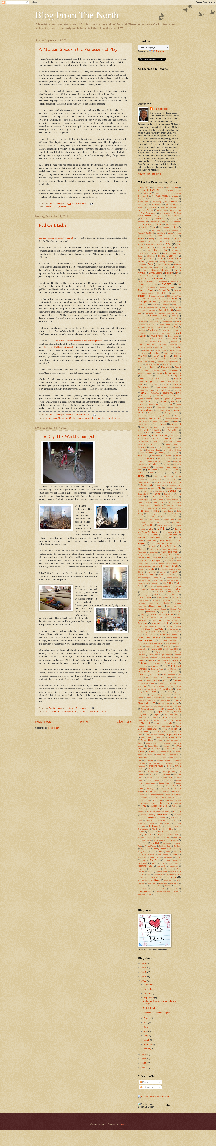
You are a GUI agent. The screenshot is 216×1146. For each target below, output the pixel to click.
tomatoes (174, 840)
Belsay (157, 250)
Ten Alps (174, 817)
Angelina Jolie (174, 216)
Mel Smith (152, 572)
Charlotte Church (147, 293)
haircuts (156, 433)
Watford (144, 877)
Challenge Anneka (69, 711)
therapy (159, 835)
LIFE (56, 207)
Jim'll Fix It (170, 488)
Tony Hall (155, 843)
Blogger (122, 1124)
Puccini (167, 697)
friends (174, 401)
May (146, 1031)
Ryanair (159, 740)
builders (141, 276)
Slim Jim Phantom (152, 777)
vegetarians (142, 869)
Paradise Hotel (171, 663)
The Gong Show (172, 826)
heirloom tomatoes (165, 447)
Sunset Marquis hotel (148, 803)
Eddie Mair (156, 370)
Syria (143, 806)
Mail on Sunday (170, 549)
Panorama (145, 663)
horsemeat (167, 456)
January (148, 1049)
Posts (145, 1082)
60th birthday (172, 187)
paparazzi (157, 663)
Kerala (156, 511)
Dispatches (168, 353)
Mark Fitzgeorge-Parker (164, 555)
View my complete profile (149, 174)
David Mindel (173, 339)
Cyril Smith (151, 327)
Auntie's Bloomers (171, 230)
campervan (163, 281)
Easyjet (177, 367)
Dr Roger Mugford (154, 359)
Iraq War (142, 473)
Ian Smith (166, 464)
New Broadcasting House (161, 615)
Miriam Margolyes (163, 586)
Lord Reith (151, 541)
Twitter (178, 857)
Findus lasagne (147, 396)
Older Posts (124, 721)
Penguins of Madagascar (168, 672)
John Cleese (168, 494)
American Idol (162, 210)
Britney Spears (155, 273)
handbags (174, 436)
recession (160, 709)
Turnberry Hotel (155, 857)
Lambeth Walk (168, 519)
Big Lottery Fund (169, 253)
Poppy (178, 680)
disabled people (175, 350)
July (146, 1022)
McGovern (141, 569)
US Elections (173, 863)
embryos (159, 373)
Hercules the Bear (153, 450)
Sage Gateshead (171, 740)
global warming (143, 421)
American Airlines (145, 210)
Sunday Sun (157, 800)
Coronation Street (144, 319)
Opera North (153, 655)
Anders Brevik (165, 213)
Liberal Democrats (164, 525)
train (160, 852)
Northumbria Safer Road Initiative (150, 643)
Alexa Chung (156, 202)
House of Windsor (154, 461)
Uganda (154, 863)
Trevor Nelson (162, 854)
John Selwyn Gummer (170, 497)
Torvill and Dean (165, 846)
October (148, 993)
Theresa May (172, 835)
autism (170, 233)
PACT (151, 660)
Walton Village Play (174, 874)
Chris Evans (146, 299)
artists (175, 227)
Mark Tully (169, 558)
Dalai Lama (153, 330)
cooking (174, 316)
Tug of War (142, 857)
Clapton (175, 304)
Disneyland (155, 353)
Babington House (147, 236)
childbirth (175, 293)
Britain (144, 270)
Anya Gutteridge (175, 221)
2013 (143, 972)
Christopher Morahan (169, 302)
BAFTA (141, 239)
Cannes (141, 284)
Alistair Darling (171, 202)
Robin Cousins (166, 726)
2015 (143, 963)
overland (142, 660)
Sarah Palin (156, 749)
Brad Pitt (177, 264)
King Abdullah (172, 514)
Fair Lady (177, 390)
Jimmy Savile (160, 491)
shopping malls (156, 766)
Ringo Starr (158, 723)
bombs (170, 262)
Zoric (150, 894)
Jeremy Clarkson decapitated (167, 482)
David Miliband (159, 339)
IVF (176, 473)
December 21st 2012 (157, 342)
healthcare (155, 444)
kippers (140, 517)
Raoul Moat (156, 706)
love (140, 546)
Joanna (49, 207)
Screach (149, 754)
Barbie (168, 241)
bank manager (164, 239)
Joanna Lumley (143, 494)
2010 (143, 1054)
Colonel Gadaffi (166, 310)
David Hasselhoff (144, 339)
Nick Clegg (145, 629)
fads (169, 390)
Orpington (144, 657)
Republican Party (171, 715)
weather (172, 877)
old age (156, 646)
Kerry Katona (168, 511)
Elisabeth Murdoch (145, 373)
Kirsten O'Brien (151, 517)
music (159, 597)
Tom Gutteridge (160, 109)
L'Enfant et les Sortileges (169, 517)
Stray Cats (154, 797)
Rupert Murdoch (174, 735)
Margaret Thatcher (145, 555)
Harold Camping (144, 441)
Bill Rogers (151, 256)
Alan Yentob (165, 199)
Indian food (152, 470)
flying (143, 401)
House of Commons (165, 458)
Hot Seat (177, 456)
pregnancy (142, 686)
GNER (168, 421)
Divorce (144, 356)
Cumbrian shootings (148, 324)
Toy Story (177, 846)
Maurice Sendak (144, 566)
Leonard (166, 522)
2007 (143, 1067)
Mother (177, 589)
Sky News (166, 774)
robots (164, 729)
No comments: (83, 414)
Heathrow (142, 447)
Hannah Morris (143, 438)
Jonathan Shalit (175, 502)
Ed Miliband (145, 370)
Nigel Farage (143, 632)
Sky (156, 774)
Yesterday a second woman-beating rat (56, 238)
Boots (150, 264)
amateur (141, 207)
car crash (153, 284)
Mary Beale (169, 560)
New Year (164, 617)
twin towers (83, 711)
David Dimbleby (157, 336)
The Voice (151, 832)
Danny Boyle (159, 333)
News (175, 623)
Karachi (164, 508)
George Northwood (163, 416)
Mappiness (154, 552)
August (147, 1018)
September (149, 997)
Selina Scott (161, 757)
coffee (143, 310)
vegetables (174, 866)
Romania (167, 732)
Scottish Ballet (165, 752)
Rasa (178, 706)
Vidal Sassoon (155, 869)
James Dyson (168, 476)
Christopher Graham (147, 302)
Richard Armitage (144, 720)
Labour (141, 519)
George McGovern (145, 416)
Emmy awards (146, 376)
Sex (139, 760)
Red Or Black (71, 418)
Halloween (174, 433)
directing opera (160, 350)
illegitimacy (177, 464)
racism (175, 703)
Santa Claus (153, 746)
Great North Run (172, 427)
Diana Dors (170, 347)
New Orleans (151, 617)
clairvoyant (165, 304)
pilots (149, 680)
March (147, 1040)
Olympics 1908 (156, 649)
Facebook (160, 390)
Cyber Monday (165, 324)
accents (170, 190)
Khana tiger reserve (155, 514)
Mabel (141, 549)
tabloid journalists (159, 806)
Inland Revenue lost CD (169, 470)
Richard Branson (160, 720)
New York (156, 620)
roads (169, 723)
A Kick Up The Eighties (154, 190)
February (148, 1044)
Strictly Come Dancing (170, 797)
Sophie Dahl (168, 780)
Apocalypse (146, 224)
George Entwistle (154, 413)
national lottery (172, 606)
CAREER (55, 711)
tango (151, 809)
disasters (144, 353)
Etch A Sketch (153, 384)
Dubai (140, 364)
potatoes (161, 683)
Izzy (141, 476)
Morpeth (168, 589)
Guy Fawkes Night (171, 430)
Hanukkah (156, 438)
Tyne (143, 860)
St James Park (171, 786)
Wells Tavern (168, 880)
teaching (177, 812)
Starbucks (165, 791)
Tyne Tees (154, 860)
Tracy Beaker (143, 852)
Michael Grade (158, 578)
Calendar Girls (146, 279)
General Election (145, 410)
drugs (152, 362)
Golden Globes (143, 424)
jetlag (152, 488)
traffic (153, 852)
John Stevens (157, 500)
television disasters (111, 418)
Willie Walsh (151, 883)
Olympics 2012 (144, 652)
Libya (151, 529)
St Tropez (151, 789)
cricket (178, 322)
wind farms (174, 883)
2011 (143, 981)
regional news (163, 712)
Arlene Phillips (171, 224)
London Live (154, 538)
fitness (148, 399)
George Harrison (171, 413)
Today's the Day (160, 840)
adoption (147, 193)
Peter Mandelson (168, 675)
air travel (175, 196)
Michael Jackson (144, 580)
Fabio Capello (175, 387)
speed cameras (150, 786)
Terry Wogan (163, 820)
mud (162, 595)
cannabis (174, 281)
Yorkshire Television (162, 891)
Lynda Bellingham (168, 546)
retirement (154, 717)
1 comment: (81, 203)
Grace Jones (146, 427)
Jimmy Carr (148, 491)
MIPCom (151, 586)
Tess (175, 820)
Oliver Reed (168, 646)
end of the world (163, 376)
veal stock (161, 866)
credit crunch (167, 322)
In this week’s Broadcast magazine (59, 347)
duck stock (167, 364)
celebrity (173, 287)
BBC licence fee (164, 247)
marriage (156, 560)
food (151, 401)
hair (148, 433)
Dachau (168, 327)
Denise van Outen (145, 347)
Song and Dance (153, 780)
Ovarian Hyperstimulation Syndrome (164, 657)
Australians (161, 233)
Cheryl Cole (162, 293)
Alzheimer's (156, 204)
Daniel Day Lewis (144, 333)
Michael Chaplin (144, 578)
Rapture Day (168, 706)
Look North (169, 538)
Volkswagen (175, 872)
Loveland (151, 546)
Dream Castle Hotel (171, 359)
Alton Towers (143, 204)
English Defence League (159, 379)
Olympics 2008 (172, 649)
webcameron (142, 880)
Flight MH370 (168, 399)
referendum (149, 712)
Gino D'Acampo (172, 419)
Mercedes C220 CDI (147, 575)
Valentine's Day (145, 866)
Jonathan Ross (159, 502)
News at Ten (142, 626)
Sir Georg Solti (152, 772)
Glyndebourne (157, 421)
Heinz (152, 447)
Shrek (169, 766)
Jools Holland (146, 505)
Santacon (166, 746)
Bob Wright (153, 262)
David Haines (173, 336)
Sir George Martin (168, 772)
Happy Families (170, 438)
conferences (142, 316)
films (178, 393)
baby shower (173, 236)
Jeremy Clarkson (144, 482)
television (96, 418)
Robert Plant (152, 726)
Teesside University (148, 815)
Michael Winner (172, 580)
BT (177, 273)
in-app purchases (172, 467)
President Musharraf (158, 686)
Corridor (158, 319)
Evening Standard (160, 387)
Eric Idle (160, 381)
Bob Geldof (169, 259)
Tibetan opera (165, 837)
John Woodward (172, 500)
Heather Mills (171, 444)
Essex (140, 384)
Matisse (161, 563)
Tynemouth (143, 863)
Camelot (150, 281)
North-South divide (168, 635)
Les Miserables (147, 525)
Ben (165, 250)
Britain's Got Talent (160, 270)
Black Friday (149, 259)
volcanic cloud (161, 872)
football (163, 401)
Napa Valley (154, 603)
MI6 (170, 575)
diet (179, 347)
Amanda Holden (172, 204)
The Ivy (155, 829)
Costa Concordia (172, 319)
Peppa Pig (154, 675)
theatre (148, 835)
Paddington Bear (164, 660)
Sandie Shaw (165, 743)
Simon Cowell (84, 418)
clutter (163, 307)
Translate (160, 51)
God (176, 421)
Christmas (172, 298)
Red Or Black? (52, 225)
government (175, 424)
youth (176, 891)
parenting (154, 666)
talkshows (141, 809)
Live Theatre (167, 532)
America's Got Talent (169, 207)
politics (166, 680)
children (141, 296)
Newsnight (170, 626)
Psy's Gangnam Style (154, 697)
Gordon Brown (159, 424)
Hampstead (143, 436)
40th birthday (143, 187)
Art (154, 227)
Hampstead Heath (159, 436)
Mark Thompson (154, 558)
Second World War (146, 757)
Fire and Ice (161, 396)
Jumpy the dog (153, 508)
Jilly (159, 488)
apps (159, 224)
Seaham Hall (160, 754)
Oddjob (147, 646)
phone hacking (151, 677)
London (141, 537)
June (146, 1027)
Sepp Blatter (173, 757)
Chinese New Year (174, 296)
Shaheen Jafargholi (163, 760)
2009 (143, 1059)
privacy (169, 692)
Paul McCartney (172, 669)
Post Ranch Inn (147, 683)
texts (160, 823)
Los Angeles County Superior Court (164, 543)
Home (84, 721)
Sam (140, 743)
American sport (175, 210)
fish (141, 399)
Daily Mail (141, 330)
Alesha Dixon (143, 202)
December (149, 984)
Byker (170, 276)
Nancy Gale (167, 600)
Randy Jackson (143, 706)
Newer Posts (43, 721)
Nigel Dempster (172, 629)
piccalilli (171, 677)
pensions (142, 675)
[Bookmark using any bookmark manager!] (154, 1096)
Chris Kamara (159, 299)
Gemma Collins (161, 407)
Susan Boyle (165, 803)
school (141, 751)
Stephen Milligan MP (155, 794)
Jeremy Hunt (146, 485)
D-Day (160, 327)
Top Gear (166, 843)
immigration (146, 467)
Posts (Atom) (54, 728)
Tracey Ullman (159, 849)
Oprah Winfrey (166, 655)
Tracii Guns (174, 849)
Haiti (165, 433)
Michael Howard (172, 578)
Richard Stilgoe (175, 720)
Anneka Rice (160, 219)
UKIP (163, 863)
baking (151, 239)
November (149, 989)
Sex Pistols (149, 760)
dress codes (142, 362)
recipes (170, 709)
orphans (178, 655)
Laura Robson (154, 522)
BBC (168, 244)
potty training (173, 683)
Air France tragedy (160, 196)
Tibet (155, 837)
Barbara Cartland (155, 241)
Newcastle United (159, 623)
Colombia (152, 310)
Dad (176, 327)
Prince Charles (166, 689)
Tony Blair (142, 843)
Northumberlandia (169, 640)
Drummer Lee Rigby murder (168, 362)
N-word (175, 597)
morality (143, 589)
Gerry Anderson (155, 419)
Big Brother (155, 253)
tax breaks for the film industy (158, 812)
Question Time (163, 703)
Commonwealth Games (168, 313)
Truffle (174, 854)
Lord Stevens (166, 541)
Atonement (156, 230)
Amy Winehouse (148, 213)
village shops (168, 869)
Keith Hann (143, 511)
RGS (165, 717)
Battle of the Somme (154, 244)
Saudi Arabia (171, 749)
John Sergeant (143, 500)
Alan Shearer (153, 199)
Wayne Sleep (157, 877)
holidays (162, 453)
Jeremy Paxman (161, 485)
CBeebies (162, 287)
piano (163, 677)
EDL (164, 370)
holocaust (174, 453)
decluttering (163, 344)
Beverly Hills (142, 253)
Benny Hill (174, 250)
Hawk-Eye (168, 441)
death (140, 341)
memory (163, 572)
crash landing (155, 322)
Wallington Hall (158, 874)
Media (61, 418)
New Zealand (172, 620)
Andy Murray (160, 216)
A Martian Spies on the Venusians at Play (78, 49)
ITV (169, 473)
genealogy (174, 407)
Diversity (178, 353)
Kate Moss (174, 508)
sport (161, 786)
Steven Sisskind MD (173, 794)
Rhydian (175, 717)
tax (158, 809)
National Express (156, 606)
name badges (143, 600)
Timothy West (146, 840)
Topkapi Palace (150, 846)
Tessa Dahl (142, 823)
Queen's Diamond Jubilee (147, 700)
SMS (164, 777)
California (158, 278)
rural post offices (160, 737)
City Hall (154, 304)
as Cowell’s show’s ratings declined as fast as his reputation (76, 341)
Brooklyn (169, 273)
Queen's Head (165, 700)
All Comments (148, 1087)
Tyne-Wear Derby (171, 860)
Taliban (174, 806)
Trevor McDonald (147, 854)
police (156, 680)
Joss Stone (158, 505)
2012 (143, 976)
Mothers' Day (159, 592)
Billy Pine (173, 256)
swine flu (177, 803)
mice (176, 575)
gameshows (51, 418)
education (173, 370)
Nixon (164, 632)
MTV (156, 595)
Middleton (155, 583)
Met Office (163, 575)
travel (168, 852)
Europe (165, 384)
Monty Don (177, 586)
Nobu (172, 632)
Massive (153, 563)
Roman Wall (156, 732)
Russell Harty (147, 740)
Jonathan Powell (144, 502)
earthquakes (152, 367)
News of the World (157, 626)
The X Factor (163, 832)
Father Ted (155, 393)
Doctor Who (155, 356)
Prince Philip (150, 692)
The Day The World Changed (66, 436)
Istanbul (161, 473)
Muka (140, 597)
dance (176, 330)
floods (178, 399)
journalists (170, 505)
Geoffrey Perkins (163, 410)
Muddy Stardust (172, 595)
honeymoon (156, 456)
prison (162, 692)
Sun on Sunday (144, 800)
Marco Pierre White (169, 552)
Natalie (166, 603)
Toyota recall (145, 849)
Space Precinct (165, 783)
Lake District (154, 519)
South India (150, 783)
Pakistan (177, 660)
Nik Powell (155, 632)
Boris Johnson (164, 264)
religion (157, 715)
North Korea (150, 635)
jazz (175, 479)
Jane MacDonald (154, 479)
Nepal (143, 615)
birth (140, 259)
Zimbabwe (141, 894)
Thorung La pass (144, 837)
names (155, 600)
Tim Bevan (177, 837)
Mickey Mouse (143, 583)
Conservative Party (158, 316)
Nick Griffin (158, 629)
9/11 (48, 711)
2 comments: (82, 708)
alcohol (175, 199)
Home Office (143, 456)
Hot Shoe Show (147, 458)
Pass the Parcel (157, 669)
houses (167, 461)
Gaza (149, 407)
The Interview (143, 829)
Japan (167, 479)
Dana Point (166, 330)
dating (169, 333)
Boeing (162, 262)
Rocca (174, 729)
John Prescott (153, 497)
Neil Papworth (176, 612)
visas (150, 872)
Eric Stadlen (173, 381)
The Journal (167, 829)
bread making (175, 267)
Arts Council (142, 230)
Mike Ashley (167, 583)
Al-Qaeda (141, 199)
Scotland (152, 752)
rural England (146, 737)
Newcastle (143, 623)
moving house (174, 592)
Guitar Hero (156, 430)
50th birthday (158, 187)
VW (149, 874)
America (152, 207)
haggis (140, 433)
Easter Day (166, 367)
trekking (177, 852)
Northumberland (145, 640)
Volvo (143, 874)
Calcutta (178, 276)
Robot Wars (151, 729)
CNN (170, 307)
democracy (174, 344)
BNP (160, 259)
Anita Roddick (146, 219)
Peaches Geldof (145, 672)
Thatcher (168, 823)
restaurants (142, 717)
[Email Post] (91, 203)
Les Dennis (176, 522)
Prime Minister (151, 689)
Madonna (154, 549)
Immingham (158, 467)
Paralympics (142, 666)
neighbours (164, 612)
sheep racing (154, 763)
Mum (149, 597)
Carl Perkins (150, 287)
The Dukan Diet (155, 826)
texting (152, 823)
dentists (158, 347)
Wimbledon (163, 883)
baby (160, 236)
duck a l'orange (152, 364)
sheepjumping (167, 763)
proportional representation (160, 695)
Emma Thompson (173, 373)
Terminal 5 (150, 820)
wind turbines (143, 886)
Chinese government (156, 296)
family (143, 393)
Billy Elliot (161, 256)
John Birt (156, 494)
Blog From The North (77, 14)
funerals (141, 404)
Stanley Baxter (164, 789)
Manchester (142, 552)
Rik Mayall (145, 723)
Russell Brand (175, 737)
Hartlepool (156, 441)
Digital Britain (147, 350)
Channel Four (164, 290)
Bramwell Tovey (146, 267)
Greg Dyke (143, 430)
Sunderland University (173, 800)
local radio (153, 535)
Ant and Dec (143, 221)
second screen (173, 754)
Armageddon (143, 227)
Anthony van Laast (158, 221)
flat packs (157, 399)
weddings (155, 880)
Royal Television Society (155, 735)
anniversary (174, 219)
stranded (144, 797)
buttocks (161, 276)
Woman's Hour (156, 886)
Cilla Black (143, 304)
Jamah (156, 476)
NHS (179, 626)
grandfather (158, 427)
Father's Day (167, 393)
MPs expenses (146, 595)
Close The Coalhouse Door (148, 307)
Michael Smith (158, 580)
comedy (149, 313)
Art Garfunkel (164, 227)
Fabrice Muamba (146, 390)
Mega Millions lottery (167, 569)
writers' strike (173, 889)
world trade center (98, 711)
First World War (175, 396)
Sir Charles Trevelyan (157, 769)
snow (171, 777)
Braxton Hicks (160, 267)
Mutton (167, 597)
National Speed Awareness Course (152, 609)
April (146, 1035)
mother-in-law (146, 592)
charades (177, 290)
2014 (143, 968)
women (62, 207)
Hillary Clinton (147, 453)
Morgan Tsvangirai (156, 589)
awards (178, 233)
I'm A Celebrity (153, 464)
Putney (175, 697)
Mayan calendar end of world (165, 566)
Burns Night (151, 276)
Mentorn (173, 572)
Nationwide (151, 612)
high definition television (172, 450)
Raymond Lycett (147, 709)
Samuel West (151, 743)
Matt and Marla (172, 563)
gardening (167, 404)
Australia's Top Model (146, 233)
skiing (150, 774)
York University (144, 891)
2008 (143, 1063)
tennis (140, 820)
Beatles (148, 250)
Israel (152, 473)
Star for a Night (152, 791)
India (140, 470)
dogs (166, 356)
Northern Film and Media (149, 638)
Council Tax (142, 322)
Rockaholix (143, 732)
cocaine (178, 307)
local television (170, 535)
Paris (165, 666)
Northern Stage (172, 638)
